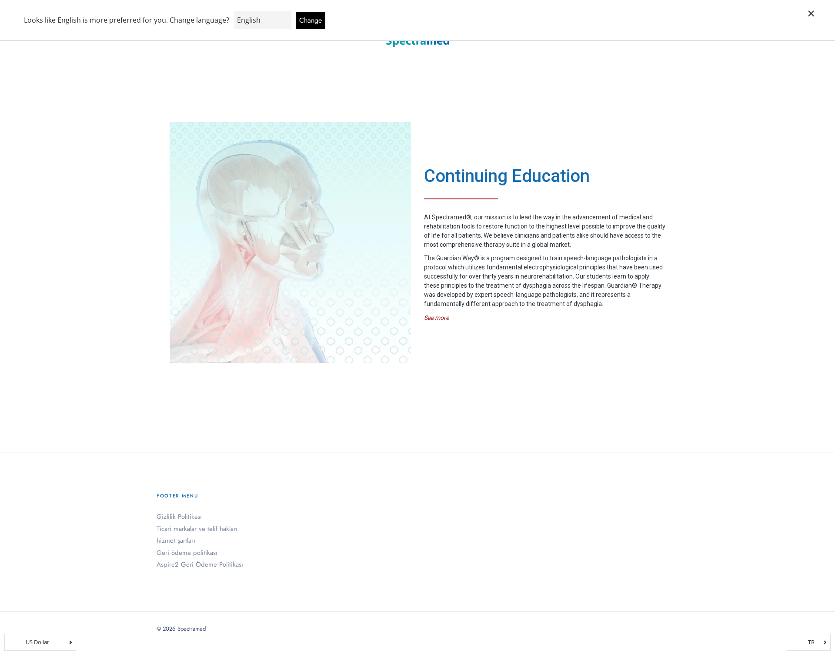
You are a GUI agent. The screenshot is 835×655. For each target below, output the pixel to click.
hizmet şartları (176, 540)
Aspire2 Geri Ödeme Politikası (200, 564)
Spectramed (191, 629)
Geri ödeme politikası (187, 553)
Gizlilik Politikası (179, 516)
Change (310, 20)
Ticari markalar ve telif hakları (197, 529)
